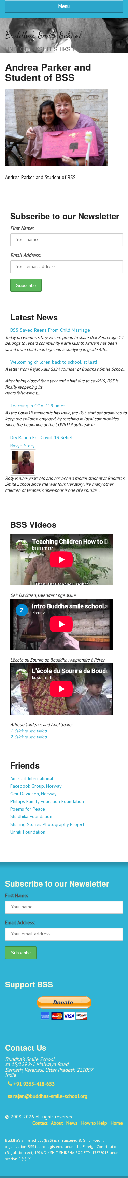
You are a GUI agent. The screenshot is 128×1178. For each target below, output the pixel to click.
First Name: (21, 228)
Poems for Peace (27, 809)
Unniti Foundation (27, 832)
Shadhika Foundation (31, 816)
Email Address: (25, 255)
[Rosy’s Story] (66, 462)
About (57, 1123)
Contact (39, 1123)
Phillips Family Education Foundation (47, 801)
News (71, 1123)
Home (117, 1123)
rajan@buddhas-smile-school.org (50, 1095)
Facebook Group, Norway (36, 786)
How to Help (94, 1123)
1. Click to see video (28, 731)
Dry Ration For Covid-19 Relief (41, 437)
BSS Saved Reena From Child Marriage (50, 330)
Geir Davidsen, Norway (33, 793)
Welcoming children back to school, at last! (53, 362)
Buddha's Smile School (43, 35)
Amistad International (31, 778)
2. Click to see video (28, 737)
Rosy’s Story (22, 446)
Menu (64, 6)
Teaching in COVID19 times (38, 406)
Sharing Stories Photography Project (47, 824)
